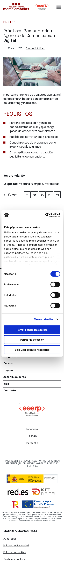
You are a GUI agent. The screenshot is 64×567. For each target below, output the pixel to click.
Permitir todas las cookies (32, 329)
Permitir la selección (32, 339)
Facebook (32, 429)
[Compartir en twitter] (34, 194)
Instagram (32, 443)
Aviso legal (9, 539)
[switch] (55, 284)
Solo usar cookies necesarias (32, 349)
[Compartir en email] (57, 194)
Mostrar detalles (44, 319)
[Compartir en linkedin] (42, 194)
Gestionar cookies (14, 559)
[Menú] (58, 7)
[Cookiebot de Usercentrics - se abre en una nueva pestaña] (45, 215)
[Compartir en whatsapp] (49, 194)
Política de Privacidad (16, 545)
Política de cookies (14, 552)
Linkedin (32, 436)
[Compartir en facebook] (27, 194)
